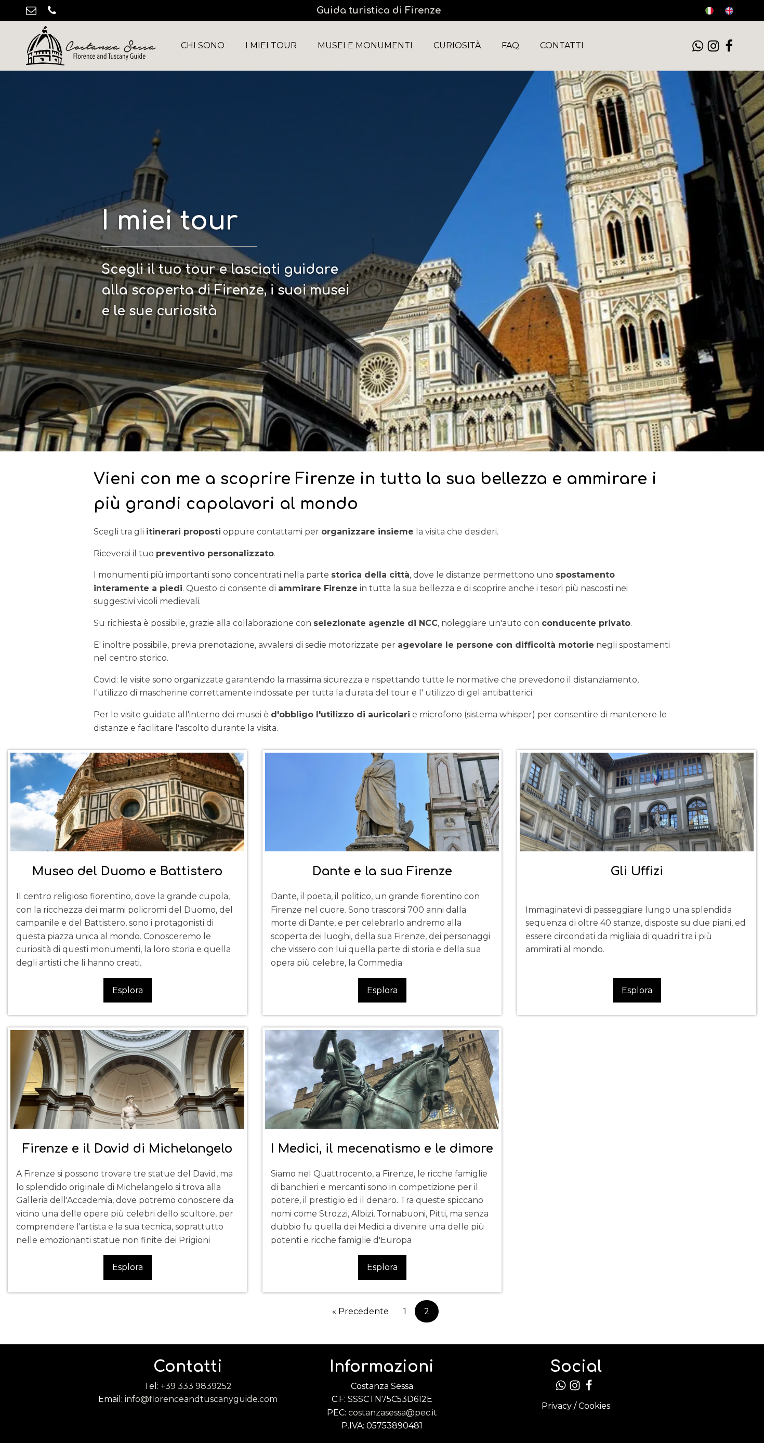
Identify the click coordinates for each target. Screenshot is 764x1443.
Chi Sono (203, 45)
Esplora (127, 990)
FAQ (510, 45)
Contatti (562, 45)
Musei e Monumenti (365, 45)
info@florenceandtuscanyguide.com (201, 1399)
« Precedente (360, 1311)
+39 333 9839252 (196, 1386)
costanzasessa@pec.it (392, 1413)
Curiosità (457, 45)
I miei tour (271, 45)
